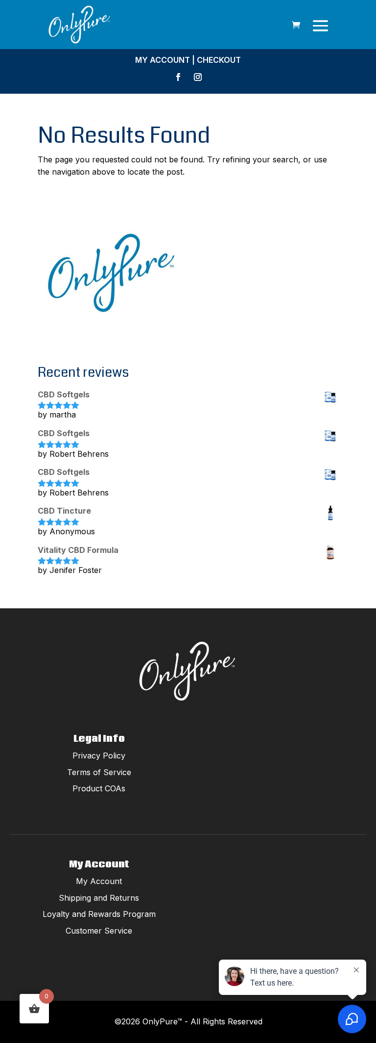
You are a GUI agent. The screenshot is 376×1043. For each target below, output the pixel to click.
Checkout (219, 60)
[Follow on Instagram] (198, 77)
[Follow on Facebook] (178, 77)
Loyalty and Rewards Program (99, 914)
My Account (162, 60)
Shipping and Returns (99, 898)
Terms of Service (99, 772)
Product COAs (98, 788)
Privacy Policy (98, 755)
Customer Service (99, 931)
